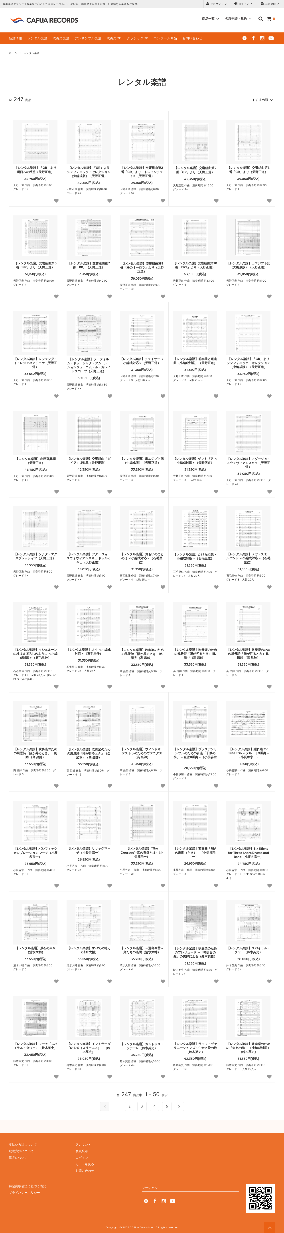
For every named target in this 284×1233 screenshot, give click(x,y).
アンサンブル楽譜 (88, 38)
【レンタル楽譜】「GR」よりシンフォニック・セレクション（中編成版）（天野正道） (248, 363)
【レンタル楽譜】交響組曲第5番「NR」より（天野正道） (35, 265)
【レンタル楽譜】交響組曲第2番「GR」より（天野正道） (195, 170)
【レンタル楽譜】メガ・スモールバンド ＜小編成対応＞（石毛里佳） (248, 558)
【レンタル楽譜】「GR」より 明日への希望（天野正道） (35, 169)
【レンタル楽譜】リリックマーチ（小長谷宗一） (88, 850)
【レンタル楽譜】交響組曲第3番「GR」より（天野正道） (248, 169)
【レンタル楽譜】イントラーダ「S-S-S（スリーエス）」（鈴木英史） (88, 1048)
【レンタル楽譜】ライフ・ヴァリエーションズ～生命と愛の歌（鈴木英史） (195, 1048)
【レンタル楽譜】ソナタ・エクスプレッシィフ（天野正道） (35, 556)
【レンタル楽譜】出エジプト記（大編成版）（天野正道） (248, 265)
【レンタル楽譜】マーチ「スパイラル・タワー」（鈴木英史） (35, 1046)
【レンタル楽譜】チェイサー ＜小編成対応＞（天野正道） (142, 361)
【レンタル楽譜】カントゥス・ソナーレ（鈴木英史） (142, 1046)
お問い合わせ (192, 38)
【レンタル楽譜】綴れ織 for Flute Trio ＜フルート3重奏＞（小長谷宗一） (248, 753)
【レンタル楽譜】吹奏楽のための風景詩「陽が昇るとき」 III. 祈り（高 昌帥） (195, 653)
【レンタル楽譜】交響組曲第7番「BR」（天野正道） (89, 265)
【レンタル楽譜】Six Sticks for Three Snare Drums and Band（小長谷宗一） (248, 852)
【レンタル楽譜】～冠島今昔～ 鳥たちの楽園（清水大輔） (142, 950)
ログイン (244, 4)
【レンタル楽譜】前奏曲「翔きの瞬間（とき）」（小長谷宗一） (195, 852)
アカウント (216, 4)
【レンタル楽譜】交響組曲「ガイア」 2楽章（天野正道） (88, 460)
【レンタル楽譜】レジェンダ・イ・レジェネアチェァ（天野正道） (35, 363)
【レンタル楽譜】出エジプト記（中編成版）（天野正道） (142, 460)
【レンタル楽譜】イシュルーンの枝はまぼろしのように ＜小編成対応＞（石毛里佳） (35, 653)
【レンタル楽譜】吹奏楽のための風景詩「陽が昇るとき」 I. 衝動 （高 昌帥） (35, 753)
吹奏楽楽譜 (61, 38)
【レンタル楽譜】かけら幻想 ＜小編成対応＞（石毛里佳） (195, 556)
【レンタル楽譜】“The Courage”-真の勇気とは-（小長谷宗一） (142, 852)
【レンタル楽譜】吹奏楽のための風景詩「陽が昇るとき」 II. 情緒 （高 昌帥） (248, 653)
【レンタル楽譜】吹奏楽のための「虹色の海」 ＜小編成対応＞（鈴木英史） (248, 1048)
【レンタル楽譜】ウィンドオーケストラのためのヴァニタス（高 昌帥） (142, 753)
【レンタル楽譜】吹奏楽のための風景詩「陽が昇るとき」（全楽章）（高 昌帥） (88, 753)
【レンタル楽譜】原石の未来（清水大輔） (35, 950)
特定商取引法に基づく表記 (27, 1186)
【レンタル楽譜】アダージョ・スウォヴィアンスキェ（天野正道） (248, 463)
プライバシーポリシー (24, 1192)
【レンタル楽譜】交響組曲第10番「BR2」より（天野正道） (195, 265)
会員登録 (270, 4)
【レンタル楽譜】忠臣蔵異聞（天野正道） (35, 461)
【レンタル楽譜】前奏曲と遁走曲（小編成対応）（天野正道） (195, 361)
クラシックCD (137, 38)
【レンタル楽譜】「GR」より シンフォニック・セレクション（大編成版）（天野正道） (88, 171)
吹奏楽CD (114, 38)
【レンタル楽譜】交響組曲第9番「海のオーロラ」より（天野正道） (142, 267)
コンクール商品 (165, 38)
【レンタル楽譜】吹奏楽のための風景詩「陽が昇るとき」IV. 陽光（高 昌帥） (142, 654)
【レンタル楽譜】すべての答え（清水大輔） (88, 950)
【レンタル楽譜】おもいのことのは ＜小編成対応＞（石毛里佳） (142, 558)
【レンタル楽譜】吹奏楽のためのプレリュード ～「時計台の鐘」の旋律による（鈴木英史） (195, 952)
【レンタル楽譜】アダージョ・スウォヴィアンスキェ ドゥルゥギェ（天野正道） (89, 558)
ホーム (13, 53)
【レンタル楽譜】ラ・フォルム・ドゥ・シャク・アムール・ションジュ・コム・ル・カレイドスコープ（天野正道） (88, 365)
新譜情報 (15, 38)
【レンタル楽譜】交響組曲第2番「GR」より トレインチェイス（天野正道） (142, 171)
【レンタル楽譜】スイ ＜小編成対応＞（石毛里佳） (89, 651)
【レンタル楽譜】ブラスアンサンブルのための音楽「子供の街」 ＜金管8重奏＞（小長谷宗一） (195, 755)
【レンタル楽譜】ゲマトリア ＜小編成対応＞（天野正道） (195, 460)
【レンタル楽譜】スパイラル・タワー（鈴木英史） (248, 950)
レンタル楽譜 (37, 38)
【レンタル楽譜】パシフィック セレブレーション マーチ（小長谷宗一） (36, 852)
